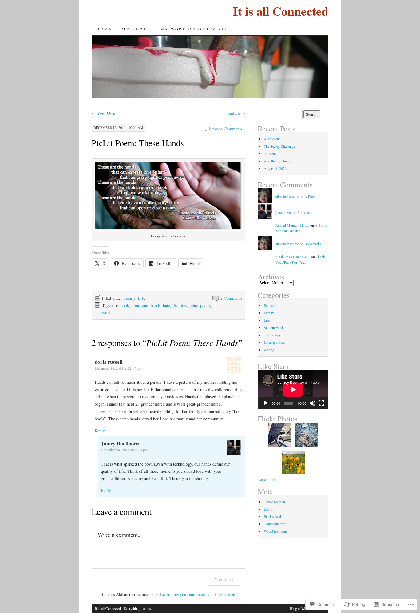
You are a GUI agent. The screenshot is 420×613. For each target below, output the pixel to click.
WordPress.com (275, 531)
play (194, 305)
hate (166, 305)
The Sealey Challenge (279, 146)
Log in (268, 509)
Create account (274, 501)
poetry (205, 305)
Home (104, 28)
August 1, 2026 (275, 168)
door (135, 305)
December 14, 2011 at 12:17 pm (118, 368)
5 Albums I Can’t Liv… (292, 256)
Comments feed (275, 523)
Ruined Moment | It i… (292, 225)
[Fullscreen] (321, 403)
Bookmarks (305, 212)
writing (269, 349)
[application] (293, 389)
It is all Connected (280, 11)
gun (145, 305)
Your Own (103, 113)
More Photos (267, 479)
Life (141, 298)
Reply (100, 431)
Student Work (274, 327)
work (106, 312)
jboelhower (283, 212)
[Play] (266, 403)
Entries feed (272, 516)
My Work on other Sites (197, 28)
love (184, 305)
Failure (236, 113)
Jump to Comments (223, 129)
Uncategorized (274, 342)
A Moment (272, 138)
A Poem (270, 153)
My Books (136, 28)
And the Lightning (277, 160)
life (175, 305)
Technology (272, 334)
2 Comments (231, 298)
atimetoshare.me (287, 196)
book (125, 305)
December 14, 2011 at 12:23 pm (124, 449)
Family (129, 298)
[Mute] (312, 403)
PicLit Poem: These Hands (138, 143)
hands (155, 305)
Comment (224, 579)
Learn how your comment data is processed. (198, 594)
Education (271, 305)
